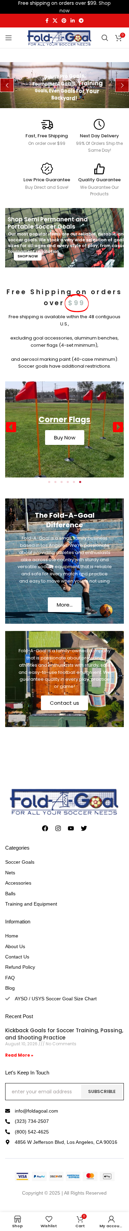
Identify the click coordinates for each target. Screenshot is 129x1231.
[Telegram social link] (81, 20)
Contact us (64, 702)
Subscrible (102, 1091)
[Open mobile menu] (8, 38)
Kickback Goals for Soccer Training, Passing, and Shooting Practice (64, 1034)
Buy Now (64, 437)
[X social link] (55, 20)
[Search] (105, 38)
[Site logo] (59, 37)
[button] (11, 427)
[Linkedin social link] (72, 20)
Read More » (19, 1055)
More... (65, 604)
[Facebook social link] (47, 20)
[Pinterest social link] (64, 20)
